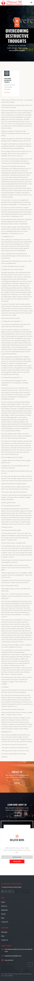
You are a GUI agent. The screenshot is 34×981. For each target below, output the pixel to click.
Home (3, 902)
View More (7, 92)
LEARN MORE (17, 783)
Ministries (4, 910)
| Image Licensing (12, 974)
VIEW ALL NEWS (17, 861)
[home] (11, 2)
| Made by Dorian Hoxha (24, 974)
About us (4, 906)
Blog (2, 918)
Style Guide (4, 974)
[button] (31, 2)
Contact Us (4, 922)
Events (3, 914)
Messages (4, 932)
